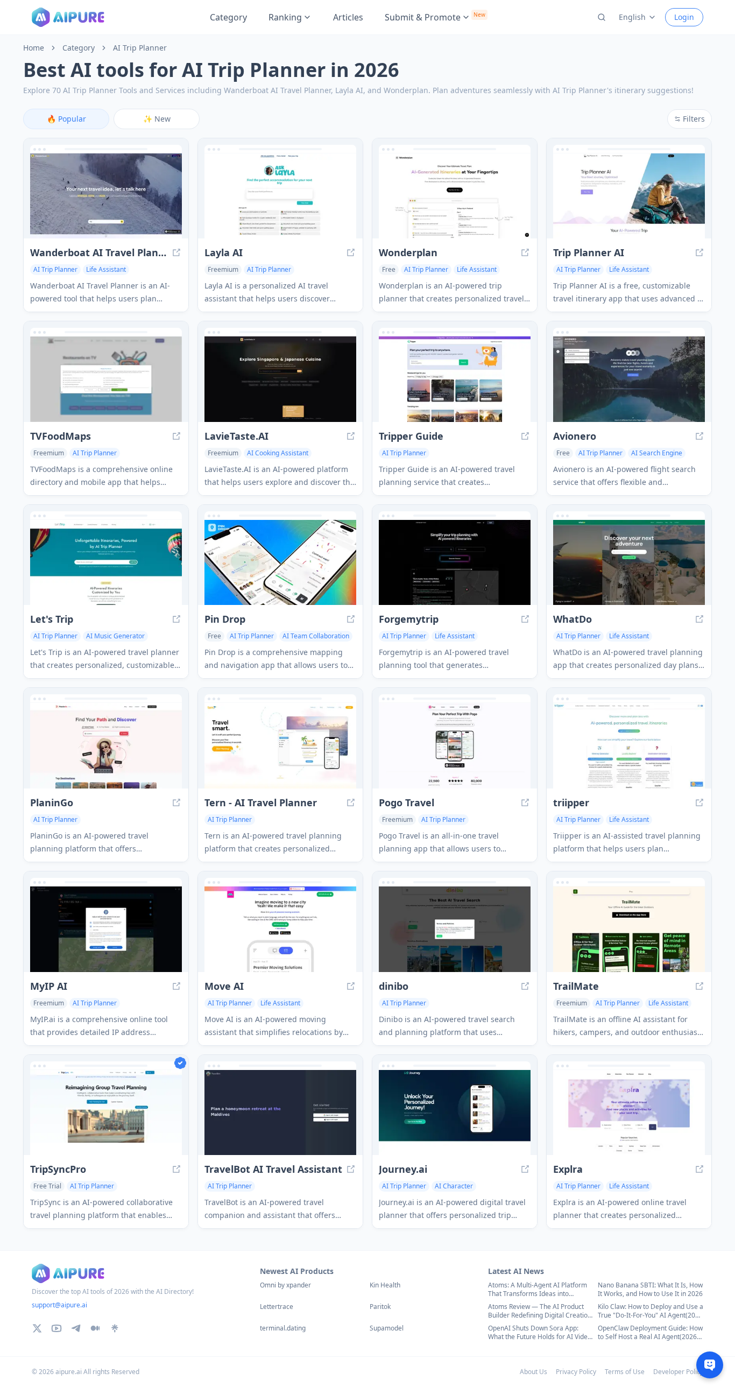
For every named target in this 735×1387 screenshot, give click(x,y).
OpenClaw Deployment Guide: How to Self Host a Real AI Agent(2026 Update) (650, 1332)
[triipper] (629, 745)
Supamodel (387, 1328)
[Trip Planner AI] (629, 196)
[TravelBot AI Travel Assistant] (280, 1113)
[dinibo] (455, 929)
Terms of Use (625, 1371)
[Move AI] (280, 929)
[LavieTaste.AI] (280, 379)
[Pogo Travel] (455, 745)
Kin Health (385, 1285)
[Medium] (95, 1328)
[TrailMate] (629, 929)
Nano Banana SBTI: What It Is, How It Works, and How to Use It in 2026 (650, 1289)
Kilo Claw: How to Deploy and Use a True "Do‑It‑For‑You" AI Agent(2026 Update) (650, 1311)
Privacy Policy (576, 1371)
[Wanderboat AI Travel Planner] (106, 196)
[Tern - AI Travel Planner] (280, 745)
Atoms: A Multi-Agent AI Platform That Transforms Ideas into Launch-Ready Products (537, 1289)
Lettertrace (276, 1306)
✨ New (157, 119)
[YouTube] (56, 1328)
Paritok (380, 1306)
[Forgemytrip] (455, 563)
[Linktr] (114, 1328)
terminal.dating (283, 1328)
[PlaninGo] (106, 745)
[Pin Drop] (280, 563)
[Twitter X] (37, 1328)
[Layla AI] (280, 196)
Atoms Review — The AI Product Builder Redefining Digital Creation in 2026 (539, 1311)
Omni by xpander (285, 1285)
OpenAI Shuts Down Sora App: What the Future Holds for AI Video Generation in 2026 (539, 1332)
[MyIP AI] (106, 929)
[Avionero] (629, 379)
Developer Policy (678, 1371)
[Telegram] (75, 1328)
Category (228, 17)
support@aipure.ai (59, 1304)
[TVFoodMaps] (106, 379)
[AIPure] (68, 17)
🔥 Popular (66, 119)
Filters (694, 119)
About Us (533, 1371)
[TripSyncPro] (106, 1113)
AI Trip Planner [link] (140, 48)
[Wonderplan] (455, 196)
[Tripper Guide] (455, 379)
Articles (348, 17)
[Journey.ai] (455, 1113)
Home (33, 48)
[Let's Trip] (106, 563)
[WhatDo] (629, 563)
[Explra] (629, 1113)
